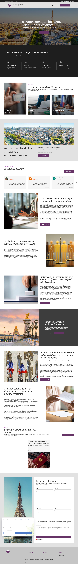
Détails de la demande (41, 512)
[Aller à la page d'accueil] (16, 5)
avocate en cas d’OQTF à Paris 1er (17, 250)
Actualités (48, 5)
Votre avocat (32, 5)
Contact (51, 559)
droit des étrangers (45, 204)
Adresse (38, 504)
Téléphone (38, 494)
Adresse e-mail (39, 499)
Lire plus (47, 187)
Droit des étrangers (40, 5)
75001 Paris (12, 1)
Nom (37, 488)
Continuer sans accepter (7, 530)
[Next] (76, 182)
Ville (55, 508)
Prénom (56, 488)
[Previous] (1, 182)
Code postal (38, 508)
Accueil (27, 5)
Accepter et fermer (24, 533)
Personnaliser (9, 533)
